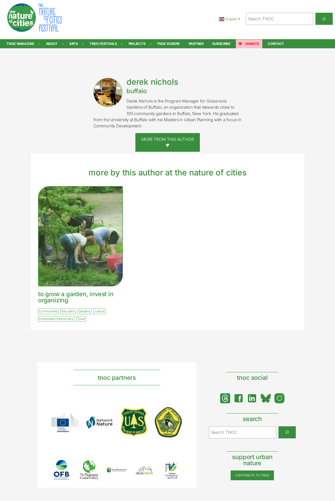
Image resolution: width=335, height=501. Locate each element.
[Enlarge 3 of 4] (141, 413)
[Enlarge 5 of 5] (176, 465)
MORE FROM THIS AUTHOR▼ (167, 142)
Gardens (84, 311)
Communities (48, 311)
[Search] (324, 19)
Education (68, 311)
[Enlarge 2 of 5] (93, 465)
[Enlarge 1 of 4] (72, 419)
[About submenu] (63, 44)
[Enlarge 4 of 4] (176, 413)
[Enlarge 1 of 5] (66, 465)
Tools (81, 319)
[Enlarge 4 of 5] (148, 470)
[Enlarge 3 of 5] (121, 473)
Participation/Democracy (56, 319)
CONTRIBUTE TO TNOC (252, 475)
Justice (99, 311)
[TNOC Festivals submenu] (122, 44)
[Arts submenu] (83, 44)
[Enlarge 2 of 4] (107, 422)
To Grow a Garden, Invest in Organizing (75, 297)
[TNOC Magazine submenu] (39, 44)
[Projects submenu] (150, 44)
